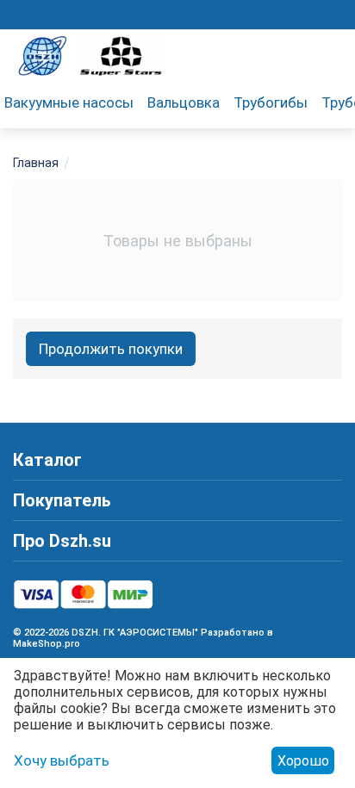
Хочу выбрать (61, 760)
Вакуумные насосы (69, 102)
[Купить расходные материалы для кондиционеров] (90, 54)
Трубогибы (271, 102)
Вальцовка (183, 102)
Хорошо (303, 761)
